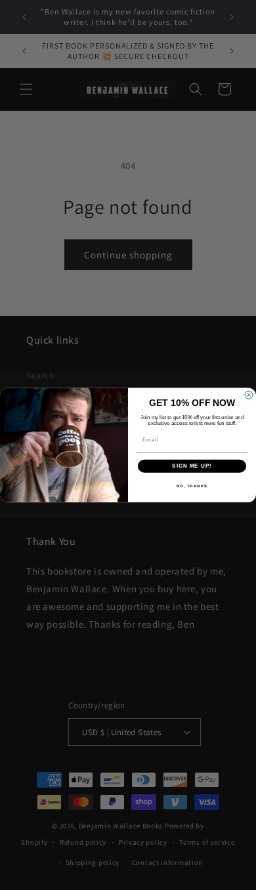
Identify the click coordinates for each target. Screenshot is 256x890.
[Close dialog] (249, 395)
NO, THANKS (192, 485)
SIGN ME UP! (192, 466)
